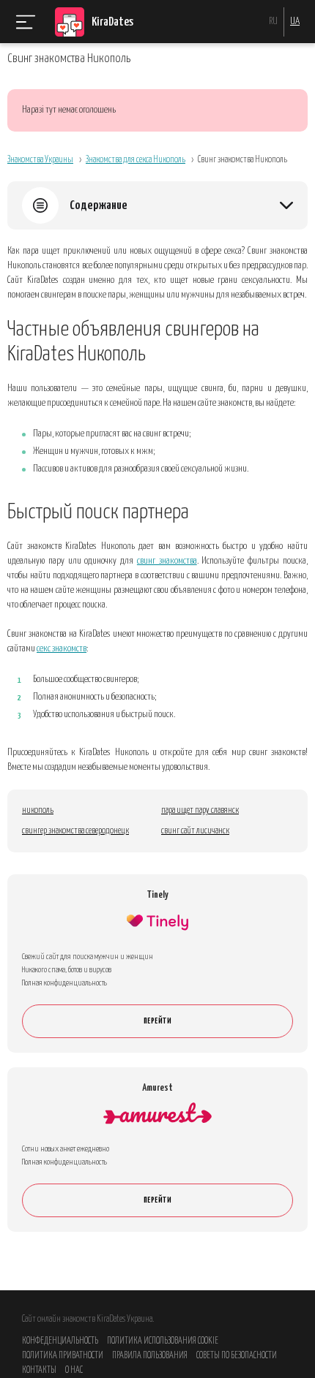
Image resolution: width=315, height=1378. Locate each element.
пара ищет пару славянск (200, 810)
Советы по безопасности (236, 1355)
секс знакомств (61, 649)
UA (295, 21)
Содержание (98, 206)
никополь (37, 810)
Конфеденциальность (60, 1341)
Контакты (39, 1370)
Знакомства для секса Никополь (135, 159)
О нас (74, 1370)
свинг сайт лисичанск (195, 831)
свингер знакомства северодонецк (75, 831)
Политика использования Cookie (162, 1341)
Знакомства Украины (40, 159)
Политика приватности (62, 1355)
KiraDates (112, 22)
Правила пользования (150, 1355)
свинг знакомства (167, 561)
